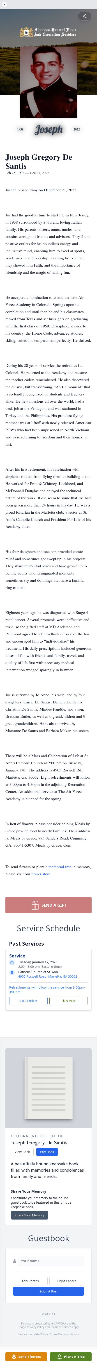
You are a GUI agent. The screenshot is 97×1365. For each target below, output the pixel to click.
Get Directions (28, 1001)
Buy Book (47, 1152)
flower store (40, 873)
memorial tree (59, 866)
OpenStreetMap (53, 1334)
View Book (22, 1152)
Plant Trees (69, 1001)
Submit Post (48, 1291)
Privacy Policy (35, 1327)
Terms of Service (60, 1327)
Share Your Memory (29, 1215)
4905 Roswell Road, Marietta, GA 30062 (47, 976)
